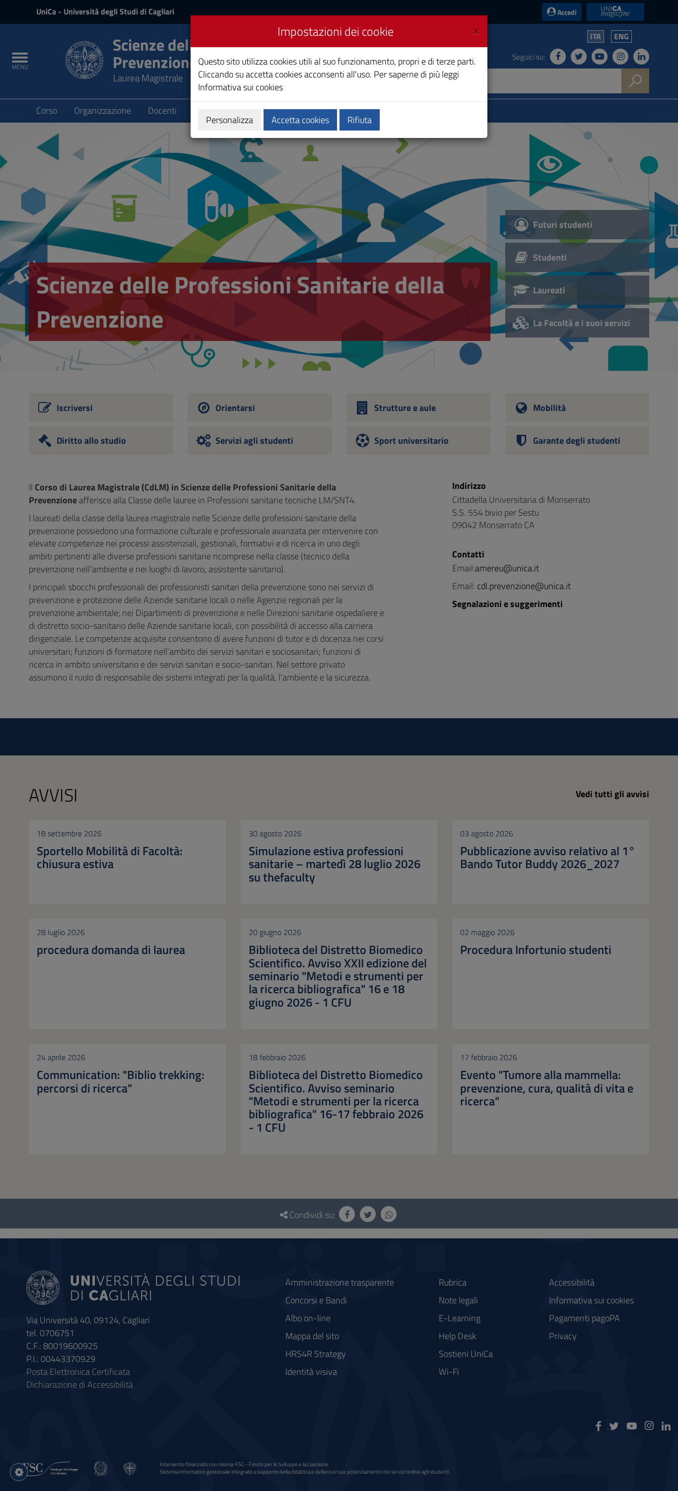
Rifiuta (359, 120)
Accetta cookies (300, 120)
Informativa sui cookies (240, 87)
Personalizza (229, 120)
